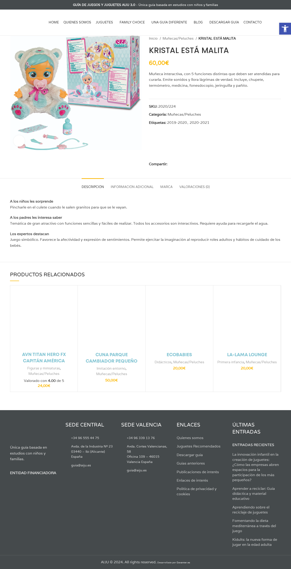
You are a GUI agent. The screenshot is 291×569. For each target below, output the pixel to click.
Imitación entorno (111, 368)
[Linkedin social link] (186, 164)
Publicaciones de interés (198, 472)
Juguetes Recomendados (199, 446)
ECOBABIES (179, 355)
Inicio (153, 38)
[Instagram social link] (23, 5)
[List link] (89, 437)
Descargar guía (190, 454)
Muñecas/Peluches (178, 38)
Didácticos (163, 362)
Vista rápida (70, 296)
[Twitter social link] (17, 5)
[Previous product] (269, 38)
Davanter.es (183, 562)
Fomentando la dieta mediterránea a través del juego (254, 525)
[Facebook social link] (12, 5)
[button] (285, 29)
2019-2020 (177, 122)
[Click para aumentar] (19, 141)
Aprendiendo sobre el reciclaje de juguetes (250, 510)
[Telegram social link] (197, 164)
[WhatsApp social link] (192, 164)
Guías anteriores (191, 463)
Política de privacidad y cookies (197, 491)
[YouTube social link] (28, 5)
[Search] (279, 22)
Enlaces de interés (192, 480)
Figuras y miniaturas (43, 368)
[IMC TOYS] (164, 146)
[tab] (93, 185)
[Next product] (278, 38)
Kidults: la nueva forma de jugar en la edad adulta (254, 542)
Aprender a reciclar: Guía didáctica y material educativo (253, 493)
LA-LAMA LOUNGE (247, 355)
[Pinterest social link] (181, 164)
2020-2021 (199, 122)
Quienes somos (190, 437)
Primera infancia (230, 362)
